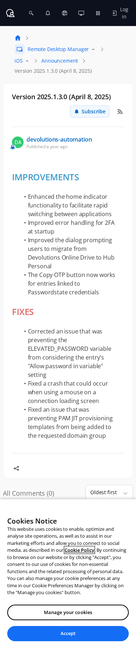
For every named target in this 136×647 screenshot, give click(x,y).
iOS (19, 60)
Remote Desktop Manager (58, 49)
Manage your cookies (68, 612)
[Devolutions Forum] (10, 13)
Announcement (59, 60)
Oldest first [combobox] (103, 492)
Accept (68, 633)
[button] (122, 493)
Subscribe (94, 111)
